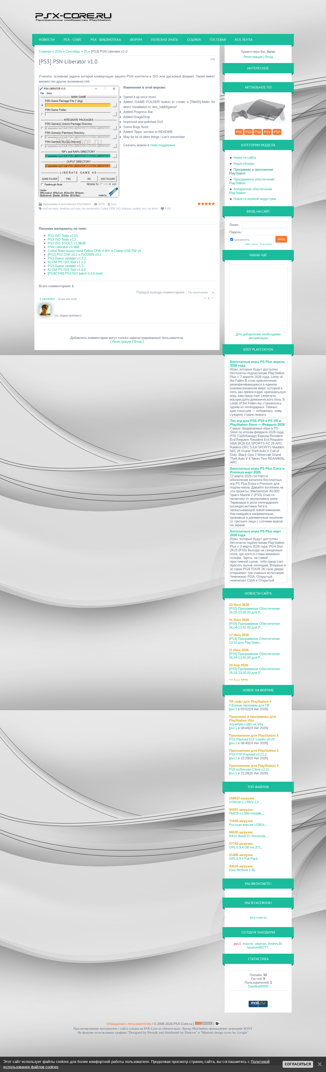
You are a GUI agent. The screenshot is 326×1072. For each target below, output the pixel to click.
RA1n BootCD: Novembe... (248, 836)
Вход (138, 341)
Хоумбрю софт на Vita (246, 724)
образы (126, 208)
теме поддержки (162, 145)
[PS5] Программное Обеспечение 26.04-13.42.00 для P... (254, 625)
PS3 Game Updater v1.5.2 (67, 258)
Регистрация (121, 341)
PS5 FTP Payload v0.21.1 (248, 754)
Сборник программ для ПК (249, 705)
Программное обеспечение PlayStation (252, 181)
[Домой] (73, 17)
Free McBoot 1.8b (242, 870)
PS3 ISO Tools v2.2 (62, 239)
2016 (58, 51)
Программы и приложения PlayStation (67, 204)
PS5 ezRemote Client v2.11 (249, 769)
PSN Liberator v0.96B (63, 247)
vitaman (260, 943)
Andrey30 (275, 943)
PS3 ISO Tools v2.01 (63, 235)
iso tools (153, 208)
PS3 (258, 132)
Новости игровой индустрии (255, 199)
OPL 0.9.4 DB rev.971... (246, 847)
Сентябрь (72, 51)
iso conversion (90, 208)
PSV (267, 132)
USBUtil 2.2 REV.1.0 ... (245, 802)
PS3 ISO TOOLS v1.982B (67, 243)
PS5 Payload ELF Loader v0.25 (252, 739)
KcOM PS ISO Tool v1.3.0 (67, 269)
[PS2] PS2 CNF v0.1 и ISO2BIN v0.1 (74, 254)
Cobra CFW (108, 208)
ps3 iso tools (50, 208)
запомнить (242, 239)
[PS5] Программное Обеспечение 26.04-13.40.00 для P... (254, 655)
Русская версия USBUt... (248, 825)
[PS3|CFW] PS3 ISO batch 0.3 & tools (75, 273)
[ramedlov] (46, 315)
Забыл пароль (251, 244)
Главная (45, 51)
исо (144, 208)
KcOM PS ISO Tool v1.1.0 (67, 262)
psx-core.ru (258, 917)
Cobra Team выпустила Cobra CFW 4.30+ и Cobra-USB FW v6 (94, 251)
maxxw (248, 943)
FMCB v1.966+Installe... (246, 813)
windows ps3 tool (70, 208)
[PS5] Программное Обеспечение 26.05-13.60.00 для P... (254, 610)
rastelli (137, 208)
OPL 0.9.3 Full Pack (243, 858)
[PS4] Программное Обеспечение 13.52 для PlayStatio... (254, 640)
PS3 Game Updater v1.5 (65, 266)
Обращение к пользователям (128, 1024)
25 (85, 51)
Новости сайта (245, 157)
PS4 (248, 132)
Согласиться (298, 1064)
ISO (118, 208)
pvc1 (114, 204)
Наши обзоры (244, 163)
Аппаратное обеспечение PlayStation (250, 191)
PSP (277, 132)
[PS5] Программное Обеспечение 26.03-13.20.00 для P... (254, 670)
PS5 (239, 132)
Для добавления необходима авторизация (258, 336)
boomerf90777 (257, 947)
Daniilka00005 (258, 986)
